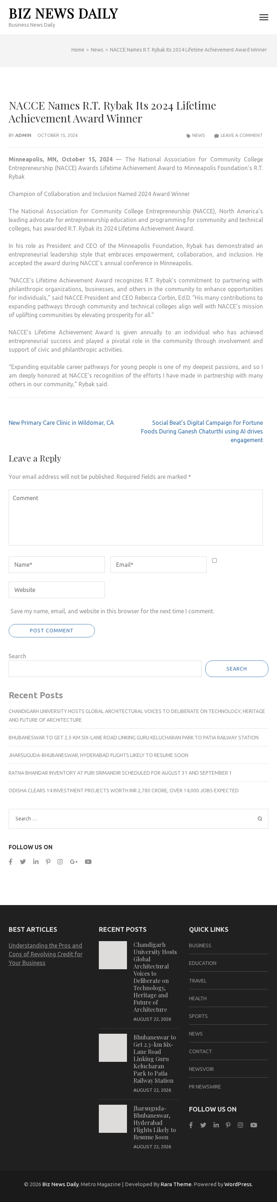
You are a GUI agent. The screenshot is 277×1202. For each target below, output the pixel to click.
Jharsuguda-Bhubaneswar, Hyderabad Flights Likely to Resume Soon (98, 755)
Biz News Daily (63, 13)
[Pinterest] (48, 861)
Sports (198, 1016)
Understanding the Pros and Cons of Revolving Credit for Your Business (46, 954)
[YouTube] (88, 861)
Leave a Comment (242, 135)
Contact (200, 1051)
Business (200, 945)
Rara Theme (176, 1184)
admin (23, 135)
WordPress (238, 1184)
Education (202, 963)
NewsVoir (201, 1069)
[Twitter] (23, 861)
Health (198, 998)
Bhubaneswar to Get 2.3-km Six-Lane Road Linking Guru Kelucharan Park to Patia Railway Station (134, 737)
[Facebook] (11, 861)
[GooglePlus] (74, 861)
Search (17, 656)
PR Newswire (205, 1087)
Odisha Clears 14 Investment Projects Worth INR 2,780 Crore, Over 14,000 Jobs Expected (124, 790)
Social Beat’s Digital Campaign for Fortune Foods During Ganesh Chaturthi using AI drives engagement (202, 431)
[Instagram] (60, 861)
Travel (198, 981)
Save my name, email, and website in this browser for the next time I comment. (112, 611)
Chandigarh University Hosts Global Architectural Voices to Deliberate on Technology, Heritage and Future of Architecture (155, 977)
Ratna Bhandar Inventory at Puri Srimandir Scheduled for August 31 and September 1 (120, 773)
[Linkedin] (36, 861)
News (198, 135)
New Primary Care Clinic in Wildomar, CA (61, 422)
